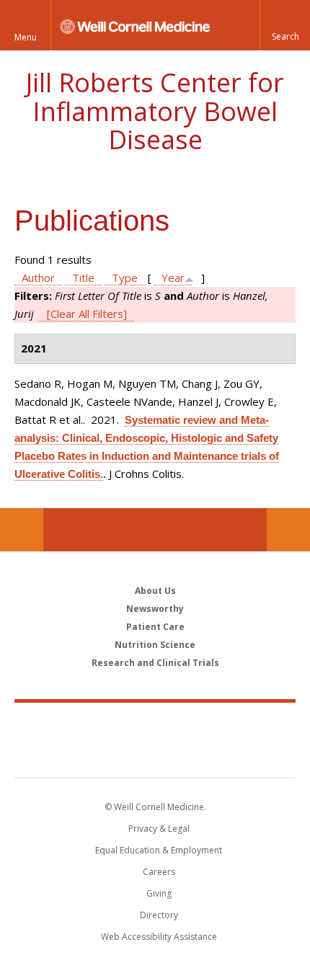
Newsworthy (155, 609)
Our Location (21, 529)
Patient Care (155, 627)
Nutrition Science (155, 645)
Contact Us (288, 529)
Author (38, 277)
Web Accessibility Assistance (159, 936)
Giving (159, 893)
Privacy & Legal (159, 828)
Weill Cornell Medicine (155, 724)
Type (125, 277)
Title (83, 277)
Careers (159, 872)
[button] (285, 25)
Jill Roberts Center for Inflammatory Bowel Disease (155, 111)
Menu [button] (25, 37)
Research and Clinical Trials (155, 663)
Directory (159, 915)
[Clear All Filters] (87, 313)
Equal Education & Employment (158, 850)
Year (173, 277)
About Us (155, 591)
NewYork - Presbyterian (155, 754)
